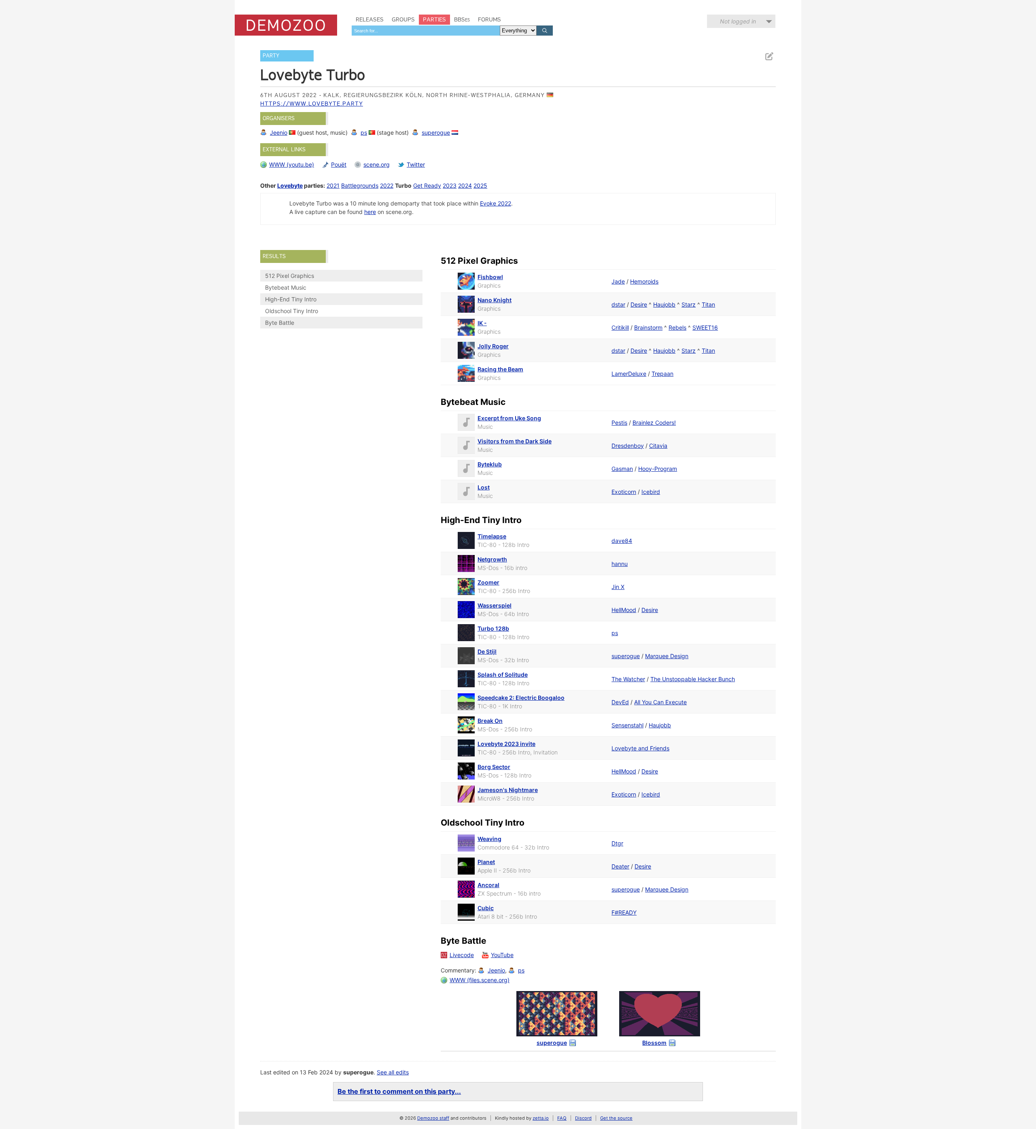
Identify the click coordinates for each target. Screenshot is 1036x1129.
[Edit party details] (769, 56)
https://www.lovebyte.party (311, 103)
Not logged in (738, 21)
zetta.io (541, 1118)
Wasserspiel (495, 605)
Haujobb (664, 304)
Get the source (616, 1118)
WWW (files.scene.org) (480, 979)
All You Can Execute (660, 702)
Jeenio (278, 132)
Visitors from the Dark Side (515, 441)
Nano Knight (495, 300)
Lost (484, 487)
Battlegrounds (359, 185)
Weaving (489, 838)
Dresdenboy (627, 445)
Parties (434, 19)
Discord (583, 1118)
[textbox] (426, 30)
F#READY (624, 912)
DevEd (620, 702)
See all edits (393, 1072)
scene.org (376, 164)
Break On (490, 720)
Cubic (486, 907)
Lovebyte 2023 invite (506, 743)
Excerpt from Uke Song (509, 418)
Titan (708, 304)
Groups (403, 19)
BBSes (462, 19)
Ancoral (488, 884)
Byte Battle (279, 322)
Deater (620, 866)
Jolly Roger (493, 346)
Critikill (620, 327)
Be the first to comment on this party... (399, 1091)
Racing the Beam (500, 369)
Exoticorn (623, 491)
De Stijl (487, 651)
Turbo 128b (493, 628)
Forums (489, 19)
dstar (618, 304)
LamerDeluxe (628, 373)
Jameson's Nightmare (508, 789)
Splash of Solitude (503, 674)
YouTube (502, 954)
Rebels (677, 327)
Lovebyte (290, 185)
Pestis (619, 422)
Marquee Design (666, 655)
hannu (619, 563)
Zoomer (488, 582)
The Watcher (628, 679)
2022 (386, 185)
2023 (449, 185)
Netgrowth (492, 559)
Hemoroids (644, 281)
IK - (482, 323)
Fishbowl (490, 276)
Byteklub (490, 464)
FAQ (562, 1118)
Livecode (462, 954)
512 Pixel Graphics (289, 275)
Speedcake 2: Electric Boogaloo (521, 697)
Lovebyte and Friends (640, 748)
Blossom (654, 1042)
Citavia (658, 445)
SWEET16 (705, 327)
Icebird (650, 491)
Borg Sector (494, 766)
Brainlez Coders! (654, 422)
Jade (618, 281)
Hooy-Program (657, 468)
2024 (465, 185)
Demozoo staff (433, 1118)
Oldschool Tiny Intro (291, 310)
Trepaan (662, 373)
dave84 (621, 540)
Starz (688, 304)
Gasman (622, 468)
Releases (370, 19)
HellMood (623, 609)
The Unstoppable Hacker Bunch (692, 679)
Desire (639, 304)
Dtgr (617, 843)
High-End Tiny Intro (290, 299)
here (370, 211)
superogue (436, 132)
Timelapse (492, 536)
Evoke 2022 (495, 203)
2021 (333, 185)
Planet (486, 861)
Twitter (416, 164)
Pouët (338, 164)
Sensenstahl (627, 725)
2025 (480, 185)
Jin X (617, 586)
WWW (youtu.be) (291, 164)
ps (364, 132)
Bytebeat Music (285, 287)
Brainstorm (648, 327)
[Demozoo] (286, 25)
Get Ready (427, 185)
